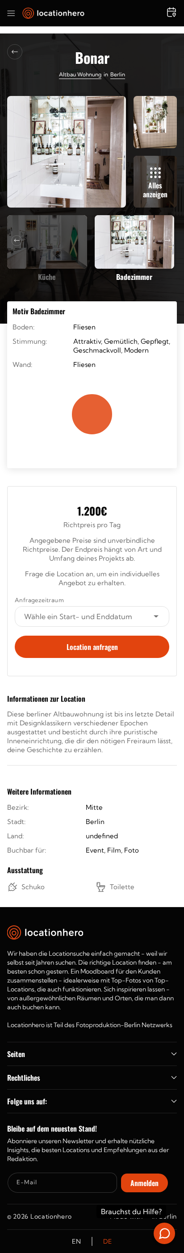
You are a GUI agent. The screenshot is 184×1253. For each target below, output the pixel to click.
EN (76, 1241)
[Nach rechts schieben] (167, 240)
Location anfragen (92, 646)
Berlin (117, 74)
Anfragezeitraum (39, 600)
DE (107, 1241)
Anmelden (144, 1183)
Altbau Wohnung (80, 74)
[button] (11, 13)
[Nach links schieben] (17, 240)
